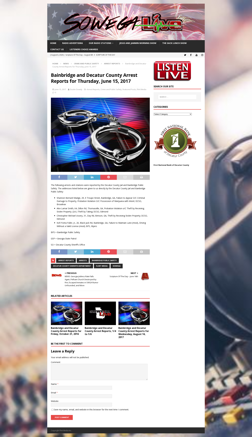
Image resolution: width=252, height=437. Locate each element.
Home (53, 43)
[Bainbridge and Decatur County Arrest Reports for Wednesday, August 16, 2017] (134, 313)
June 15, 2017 (60, 89)
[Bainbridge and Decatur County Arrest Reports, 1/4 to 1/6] (100, 313)
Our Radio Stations (100, 43)
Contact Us (57, 49)
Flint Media (141, 89)
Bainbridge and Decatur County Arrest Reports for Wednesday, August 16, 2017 (133, 332)
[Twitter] (185, 55)
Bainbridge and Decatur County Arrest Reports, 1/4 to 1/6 (100, 331)
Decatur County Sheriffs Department (72, 266)
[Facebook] (190, 55)
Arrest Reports (93, 89)
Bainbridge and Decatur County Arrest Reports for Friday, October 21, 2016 (66, 331)
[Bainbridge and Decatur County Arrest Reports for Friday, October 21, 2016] (66, 313)
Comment (55, 362)
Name (54, 384)
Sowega (116, 266)
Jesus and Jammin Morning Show (137, 43)
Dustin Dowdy (76, 89)
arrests (83, 260)
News (66, 63)
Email (54, 392)
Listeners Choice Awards (84, 49)
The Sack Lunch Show (174, 43)
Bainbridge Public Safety (104, 260)
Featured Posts (129, 89)
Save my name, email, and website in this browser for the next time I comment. (91, 409)
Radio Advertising (72, 43)
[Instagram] (202, 55)
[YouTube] (196, 55)
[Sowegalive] (126, 38)
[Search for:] (177, 96)
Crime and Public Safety (86, 63)
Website (54, 401)
